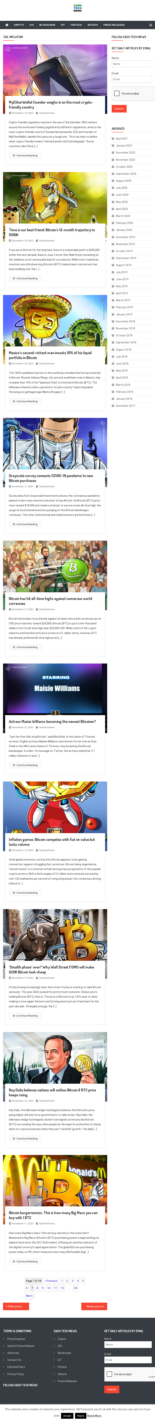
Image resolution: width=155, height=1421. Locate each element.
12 (62, 1288)
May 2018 (122, 370)
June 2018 (122, 363)
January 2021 (124, 145)
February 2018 (124, 391)
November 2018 (125, 328)
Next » (30, 1295)
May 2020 (122, 201)
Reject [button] (80, 1415)
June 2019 (122, 279)
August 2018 (123, 349)
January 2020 (124, 229)
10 (48, 1288)
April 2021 (122, 138)
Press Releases (114, 24)
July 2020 (121, 187)
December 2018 (125, 321)
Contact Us (14, 1359)
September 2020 (126, 173)
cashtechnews (47, 113)
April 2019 (122, 293)
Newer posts (94, 1306)
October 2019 (124, 251)
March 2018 (123, 384)
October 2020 (124, 166)
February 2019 (124, 307)
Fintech (76, 24)
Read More (94, 1415)
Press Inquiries (16, 1338)
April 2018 (122, 377)
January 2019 (124, 314)
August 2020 (123, 180)
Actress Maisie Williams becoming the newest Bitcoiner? (52, 721)
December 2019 (125, 237)
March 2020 (123, 215)
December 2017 (125, 405)
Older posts (15, 1306)
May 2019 (122, 286)
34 (75, 1288)
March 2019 (123, 300)
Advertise (13, 1352)
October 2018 (124, 335)
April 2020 (122, 208)
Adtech (93, 24)
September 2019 (126, 258)
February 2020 (124, 222)
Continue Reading (27, 155)
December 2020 (125, 152)
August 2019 (123, 265)
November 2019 (125, 244)
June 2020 (122, 194)
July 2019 (121, 272)
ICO (31, 24)
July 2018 (121, 356)
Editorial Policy (16, 1366)
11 (55, 1288)
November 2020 (125, 159)
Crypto (19, 24)
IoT (63, 24)
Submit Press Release (20, 1345)
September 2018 (126, 342)
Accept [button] (67, 1415)
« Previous (51, 1280)
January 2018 (124, 398)
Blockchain (47, 24)
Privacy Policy (15, 1374)
